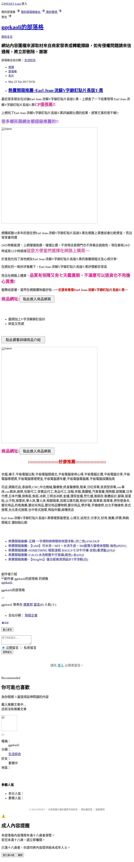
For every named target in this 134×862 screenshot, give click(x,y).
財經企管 (31, 615)
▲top (5, 622)
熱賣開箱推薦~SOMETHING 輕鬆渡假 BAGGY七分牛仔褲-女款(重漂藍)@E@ (61, 550)
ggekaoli (6, 582)
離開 (20, 855)
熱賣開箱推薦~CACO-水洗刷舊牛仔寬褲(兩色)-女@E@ (46, 555)
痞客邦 (28, 604)
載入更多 (7, 629)
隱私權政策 (86, 809)
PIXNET (41, 809)
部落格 (12, 71)
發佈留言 (7, 652)
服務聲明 (100, 809)
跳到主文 (7, 36)
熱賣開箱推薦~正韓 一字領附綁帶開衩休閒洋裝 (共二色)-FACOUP (53, 541)
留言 (37, 604)
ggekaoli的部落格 (22, 27)
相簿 (11, 67)
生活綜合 (30, 60)
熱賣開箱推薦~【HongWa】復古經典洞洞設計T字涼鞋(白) (48, 559)
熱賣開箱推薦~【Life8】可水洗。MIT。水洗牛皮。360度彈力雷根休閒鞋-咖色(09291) (67, 546)
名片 (11, 75)
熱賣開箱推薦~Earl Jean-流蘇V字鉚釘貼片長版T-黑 (55, 90)
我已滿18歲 (8, 855)
